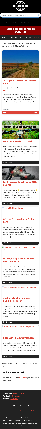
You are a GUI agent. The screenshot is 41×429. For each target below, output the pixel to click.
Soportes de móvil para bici (17, 141)
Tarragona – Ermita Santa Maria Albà (19, 82)
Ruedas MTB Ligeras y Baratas (18, 337)
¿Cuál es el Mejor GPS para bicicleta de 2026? (16, 300)
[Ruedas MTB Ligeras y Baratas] (20, 330)
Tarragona (27, 38)
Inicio (4, 38)
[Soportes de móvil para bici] (20, 130)
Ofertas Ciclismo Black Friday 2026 (18, 221)
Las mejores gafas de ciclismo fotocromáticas (18, 260)
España (10, 38)
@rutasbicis (16, 396)
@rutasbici (14, 399)
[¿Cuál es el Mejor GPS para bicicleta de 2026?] (20, 291)
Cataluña (18, 38)
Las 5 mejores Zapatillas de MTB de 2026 (20, 183)
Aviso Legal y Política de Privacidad (20, 411)
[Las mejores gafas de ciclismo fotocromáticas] (20, 251)
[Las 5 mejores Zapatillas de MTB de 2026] (20, 173)
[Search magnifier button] (38, 15)
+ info (5, 90)
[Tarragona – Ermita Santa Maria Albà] (20, 64)
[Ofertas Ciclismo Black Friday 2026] (20, 212)
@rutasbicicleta (18, 393)
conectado (23, 378)
